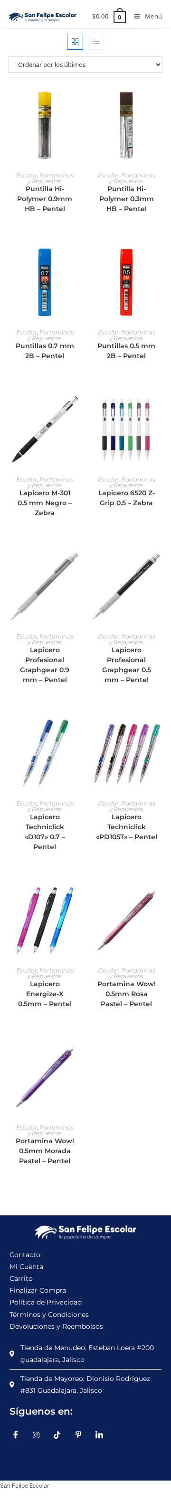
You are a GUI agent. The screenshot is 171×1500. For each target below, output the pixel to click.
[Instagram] (40, 1435)
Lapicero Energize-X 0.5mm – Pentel (45, 994)
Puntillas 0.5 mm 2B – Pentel (126, 351)
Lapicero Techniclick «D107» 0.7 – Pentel (45, 832)
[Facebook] (19, 1435)
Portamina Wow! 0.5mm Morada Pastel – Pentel (45, 1151)
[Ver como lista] (96, 42)
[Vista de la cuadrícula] (75, 42)
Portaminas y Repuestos (51, 178)
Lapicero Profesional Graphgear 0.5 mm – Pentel (126, 665)
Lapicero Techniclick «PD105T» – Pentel (126, 827)
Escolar (26, 175)
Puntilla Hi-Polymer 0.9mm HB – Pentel (44, 199)
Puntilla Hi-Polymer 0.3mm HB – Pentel (126, 199)
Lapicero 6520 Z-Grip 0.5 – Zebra (126, 498)
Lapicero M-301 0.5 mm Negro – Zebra (45, 503)
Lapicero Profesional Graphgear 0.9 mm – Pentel (44, 665)
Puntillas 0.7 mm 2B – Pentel (45, 351)
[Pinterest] (82, 1435)
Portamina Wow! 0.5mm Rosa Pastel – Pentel (126, 994)
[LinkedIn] (102, 1435)
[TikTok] (61, 1435)
